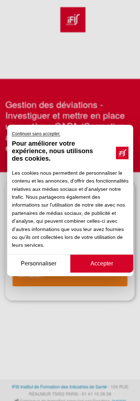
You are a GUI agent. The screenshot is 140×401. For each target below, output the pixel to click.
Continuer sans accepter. (36, 133)
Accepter (101, 263)
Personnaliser (38, 263)
